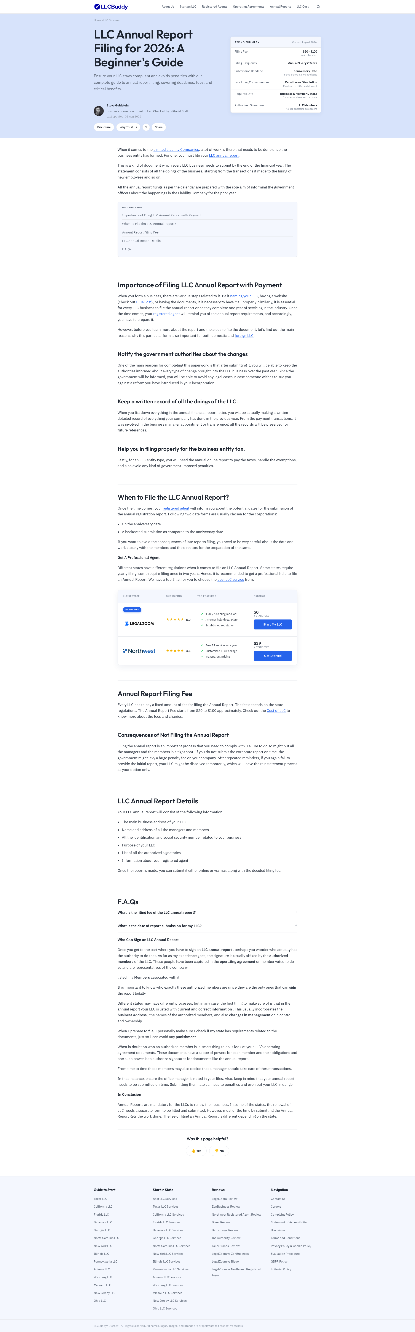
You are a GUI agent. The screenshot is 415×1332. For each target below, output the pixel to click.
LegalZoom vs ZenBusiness (230, 1254)
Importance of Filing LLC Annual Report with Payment (161, 215)
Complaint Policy (282, 1214)
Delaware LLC (103, 1222)
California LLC (103, 1206)
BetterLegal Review (225, 1230)
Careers (276, 1206)
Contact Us (278, 1199)
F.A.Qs (126, 249)
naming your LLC (244, 296)
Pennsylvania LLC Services (171, 1269)
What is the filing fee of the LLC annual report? (157, 912)
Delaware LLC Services (168, 1230)
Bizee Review (221, 1222)
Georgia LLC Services (167, 1238)
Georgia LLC (102, 1230)
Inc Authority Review (226, 1238)
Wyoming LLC (103, 1277)
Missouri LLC (102, 1285)
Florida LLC (101, 1214)
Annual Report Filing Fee (140, 232)
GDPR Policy (279, 1261)
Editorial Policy (281, 1269)
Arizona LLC (102, 1269)
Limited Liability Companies (176, 149)
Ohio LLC (100, 1301)
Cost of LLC (276, 710)
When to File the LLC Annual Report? (149, 224)
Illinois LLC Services (166, 1261)
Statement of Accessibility (289, 1222)
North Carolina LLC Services (171, 1246)
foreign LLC (244, 335)
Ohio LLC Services (165, 1308)
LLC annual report (224, 155)
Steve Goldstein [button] (118, 105)
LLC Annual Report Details (141, 241)
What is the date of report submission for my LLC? (159, 925)
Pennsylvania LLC (105, 1261)
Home (97, 20)
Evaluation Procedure (285, 1254)
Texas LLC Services (166, 1206)
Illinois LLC (101, 1254)
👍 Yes (196, 1151)
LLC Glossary (111, 20)
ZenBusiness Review (226, 1206)
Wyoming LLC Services (168, 1285)
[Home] (111, 6)
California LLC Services (168, 1214)
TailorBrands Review (226, 1246)
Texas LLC (100, 1199)
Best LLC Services (165, 1199)
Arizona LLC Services (167, 1277)
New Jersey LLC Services (170, 1301)
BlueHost (144, 302)
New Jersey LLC (104, 1293)
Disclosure (104, 127)
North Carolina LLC (106, 1238)
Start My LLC (272, 624)
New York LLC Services (168, 1254)
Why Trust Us (128, 127)
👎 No (219, 1151)
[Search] (318, 6)
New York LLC (103, 1246)
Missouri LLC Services (167, 1293)
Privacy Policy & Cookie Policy (291, 1246)
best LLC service (230, 579)
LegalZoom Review (225, 1199)
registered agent (166, 313)
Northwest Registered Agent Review (236, 1214)
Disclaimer (278, 1230)
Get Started (273, 656)
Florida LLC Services (166, 1222)
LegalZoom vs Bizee (225, 1261)
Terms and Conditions (285, 1238)
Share (159, 127)
